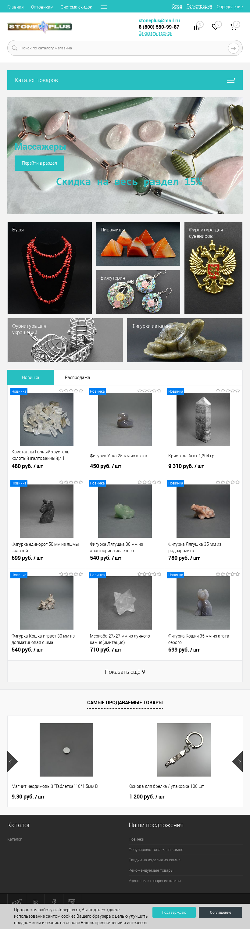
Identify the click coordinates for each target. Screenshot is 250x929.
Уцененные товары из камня (155, 880)
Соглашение (220, 912)
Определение (230, 6)
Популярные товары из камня (156, 849)
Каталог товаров (36, 80)
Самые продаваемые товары (125, 702)
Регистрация (199, 6)
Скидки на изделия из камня (154, 860)
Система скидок (76, 7)
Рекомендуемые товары (151, 870)
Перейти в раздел (38, 163)
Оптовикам (42, 7)
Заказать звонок (155, 33)
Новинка (30, 377)
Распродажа (77, 377)
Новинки (136, 839)
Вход (177, 6)
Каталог (14, 839)
